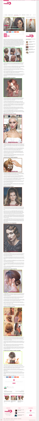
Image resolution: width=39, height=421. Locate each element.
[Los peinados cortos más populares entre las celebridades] (27, 45)
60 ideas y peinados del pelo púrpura (20, 412)
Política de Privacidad (13, 0)
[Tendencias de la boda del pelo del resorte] (31, 25)
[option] (31, 25)
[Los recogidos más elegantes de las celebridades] (27, 42)
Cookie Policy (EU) (19, 0)
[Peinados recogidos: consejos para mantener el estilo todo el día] (7, 398)
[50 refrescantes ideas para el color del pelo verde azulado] (16, 415)
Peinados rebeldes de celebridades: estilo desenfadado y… (32, 49)
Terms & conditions (23, 0)
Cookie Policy (16, 0)
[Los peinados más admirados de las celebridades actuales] (27, 47)
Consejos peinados (6, 25)
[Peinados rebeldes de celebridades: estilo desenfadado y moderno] (27, 50)
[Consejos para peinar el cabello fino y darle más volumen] (14, 398)
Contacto (10, 0)
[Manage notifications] (1, 419)
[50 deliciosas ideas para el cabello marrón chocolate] (16, 410)
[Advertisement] (19, 9)
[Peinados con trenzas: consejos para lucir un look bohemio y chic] (21, 398)
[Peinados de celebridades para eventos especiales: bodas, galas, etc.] (27, 52)
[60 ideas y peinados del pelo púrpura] (16, 413)
